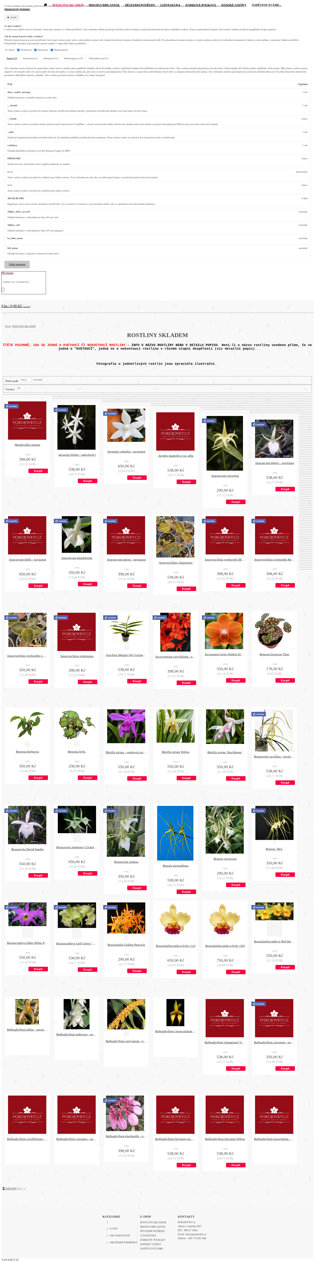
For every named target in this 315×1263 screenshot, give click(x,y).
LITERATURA (148, 1235)
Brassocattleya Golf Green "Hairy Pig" (76, 943)
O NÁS (113, 1228)
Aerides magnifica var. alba (175, 456)
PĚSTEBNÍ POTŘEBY (152, 1231)
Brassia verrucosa (225, 859)
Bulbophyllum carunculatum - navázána (175, 1031)
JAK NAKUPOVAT (120, 1235)
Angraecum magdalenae (76, 558)
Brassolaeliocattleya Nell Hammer (274, 941)
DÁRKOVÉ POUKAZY (153, 1240)
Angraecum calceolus (225, 476)
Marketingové (61, 50)
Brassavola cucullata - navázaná (274, 756)
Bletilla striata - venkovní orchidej (126, 752)
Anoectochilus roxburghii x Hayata (27, 656)
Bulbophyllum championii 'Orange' (225, 1042)
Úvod (8, 326)
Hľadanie (7, 273)
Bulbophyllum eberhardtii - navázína (126, 1136)
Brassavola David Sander (27, 849)
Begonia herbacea (27, 751)
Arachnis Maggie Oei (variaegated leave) (126, 655)
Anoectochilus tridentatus (77, 656)
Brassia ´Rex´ (274, 849)
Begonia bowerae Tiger (274, 654)
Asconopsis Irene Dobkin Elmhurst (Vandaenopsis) (225, 654)
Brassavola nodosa (126, 862)
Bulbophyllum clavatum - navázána (274, 1042)
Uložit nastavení (17, 264)
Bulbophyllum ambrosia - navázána (76, 1034)
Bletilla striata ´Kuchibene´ (225, 752)
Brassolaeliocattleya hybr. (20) (225, 946)
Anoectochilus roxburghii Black (225, 559)
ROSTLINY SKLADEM (24, 326)
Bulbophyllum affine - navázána (27, 1029)
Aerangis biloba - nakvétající (77, 455)
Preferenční (26, 50)
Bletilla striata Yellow (176, 752)
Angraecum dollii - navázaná (27, 559)
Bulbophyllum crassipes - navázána (76, 1139)
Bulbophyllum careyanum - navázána (126, 1041)
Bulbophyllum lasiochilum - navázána (274, 1139)
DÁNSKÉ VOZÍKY (150, 1244)
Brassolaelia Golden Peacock (126, 945)
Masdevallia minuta (27, 445)
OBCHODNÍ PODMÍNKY (123, 1242)
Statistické (43, 50)
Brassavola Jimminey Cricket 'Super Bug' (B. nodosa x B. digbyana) (76, 847)
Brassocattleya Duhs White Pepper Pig (27, 943)
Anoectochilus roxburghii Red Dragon (274, 559)
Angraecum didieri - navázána (274, 463)
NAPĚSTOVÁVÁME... (152, 1248)
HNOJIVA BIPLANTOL (153, 1226)
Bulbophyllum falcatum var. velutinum (175, 1139)
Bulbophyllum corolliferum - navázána (27, 1139)
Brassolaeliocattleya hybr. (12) (176, 946)
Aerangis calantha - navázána (126, 451)
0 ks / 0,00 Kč (16, 306)
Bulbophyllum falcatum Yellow (225, 1139)
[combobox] (25, 380)
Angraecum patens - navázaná (126, 559)
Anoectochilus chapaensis (175, 562)
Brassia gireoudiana (175, 865)
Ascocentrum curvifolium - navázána (175, 656)
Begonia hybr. (77, 751)
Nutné (12, 50)
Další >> (21, 1188)
